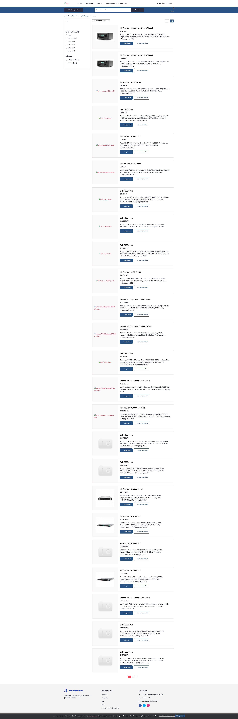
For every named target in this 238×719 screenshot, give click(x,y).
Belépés (159, 3)
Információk (110, 4)
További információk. (167, 716)
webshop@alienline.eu (149, 701)
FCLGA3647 (73, 38)
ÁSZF (103, 705)
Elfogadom (180, 716)
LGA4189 (72, 48)
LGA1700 (72, 45)
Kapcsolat (123, 4)
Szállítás (104, 695)
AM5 (70, 35)
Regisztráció (167, 3)
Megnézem (127, 43)
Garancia (105, 698)
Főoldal (79, 4)
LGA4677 (72, 51)
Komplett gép (83, 16)
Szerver (93, 16)
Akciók (99, 4)
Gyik (103, 701)
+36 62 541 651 (147, 698)
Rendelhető (73, 63)
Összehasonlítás (142, 43)
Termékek (90, 4)
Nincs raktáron (74, 60)
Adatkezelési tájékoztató (110, 708)
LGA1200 (72, 41)
